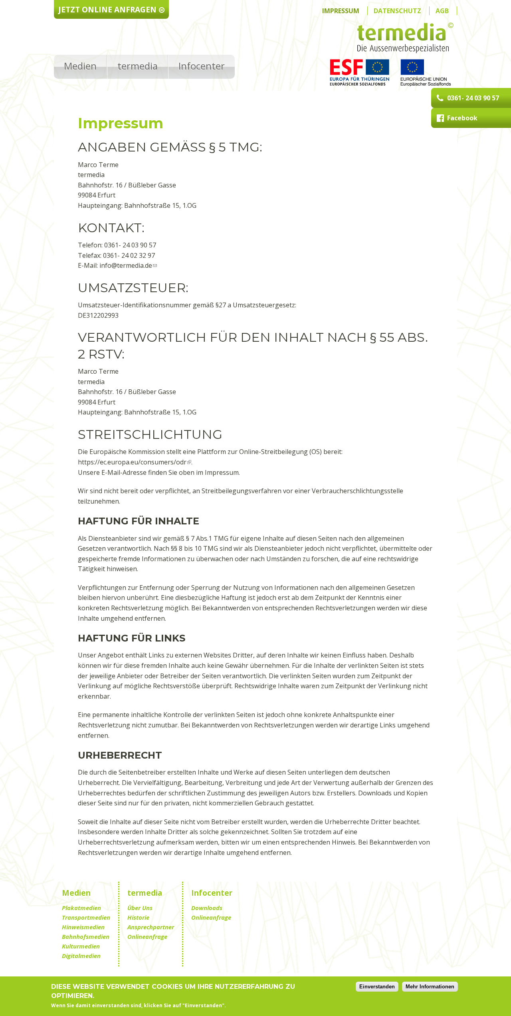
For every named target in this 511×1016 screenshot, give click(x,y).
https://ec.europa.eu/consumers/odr (132, 462)
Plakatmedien (81, 908)
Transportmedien (86, 917)
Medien (80, 65)
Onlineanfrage (147, 936)
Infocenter (201, 65)
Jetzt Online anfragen (107, 9)
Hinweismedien (83, 927)
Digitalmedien (81, 956)
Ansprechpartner (150, 927)
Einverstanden (377, 987)
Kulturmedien (81, 946)
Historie (138, 917)
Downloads (206, 908)
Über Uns (140, 908)
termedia (137, 65)
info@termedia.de (125, 265)
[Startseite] (405, 39)
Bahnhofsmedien (85, 936)
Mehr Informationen (430, 987)
